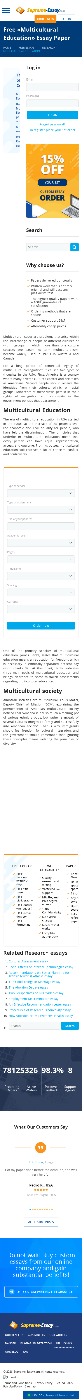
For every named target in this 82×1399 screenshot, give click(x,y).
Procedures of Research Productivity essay (40, 1010)
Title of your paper (19, 519)
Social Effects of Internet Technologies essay (41, 967)
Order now (45, 19)
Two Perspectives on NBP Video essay (36, 993)
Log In (52, 115)
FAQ (25, 1351)
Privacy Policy (43, 1383)
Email (29, 79)
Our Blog (12, 1351)
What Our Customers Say (41, 1127)
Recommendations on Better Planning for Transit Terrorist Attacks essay (39, 974)
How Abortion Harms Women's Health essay (41, 1016)
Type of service (16, 486)
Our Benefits (14, 1335)
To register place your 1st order (52, 130)
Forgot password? (52, 124)
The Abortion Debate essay (28, 987)
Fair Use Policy (12, 1386)
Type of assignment (19, 502)
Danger (10, 1343)
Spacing (12, 585)
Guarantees (36, 1335)
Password (32, 96)
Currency (12, 601)
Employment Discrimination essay (33, 999)
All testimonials (41, 1222)
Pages (11, 552)
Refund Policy (64, 1383)
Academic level (16, 535)
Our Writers (58, 1335)
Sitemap (30, 1386)
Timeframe (14, 568)
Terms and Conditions (17, 1383)
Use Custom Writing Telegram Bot (45, 1292)
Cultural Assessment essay (28, 961)
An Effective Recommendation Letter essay (40, 1004)
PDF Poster (36, 1162)
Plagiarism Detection (36, 1343)
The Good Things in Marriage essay (34, 982)
